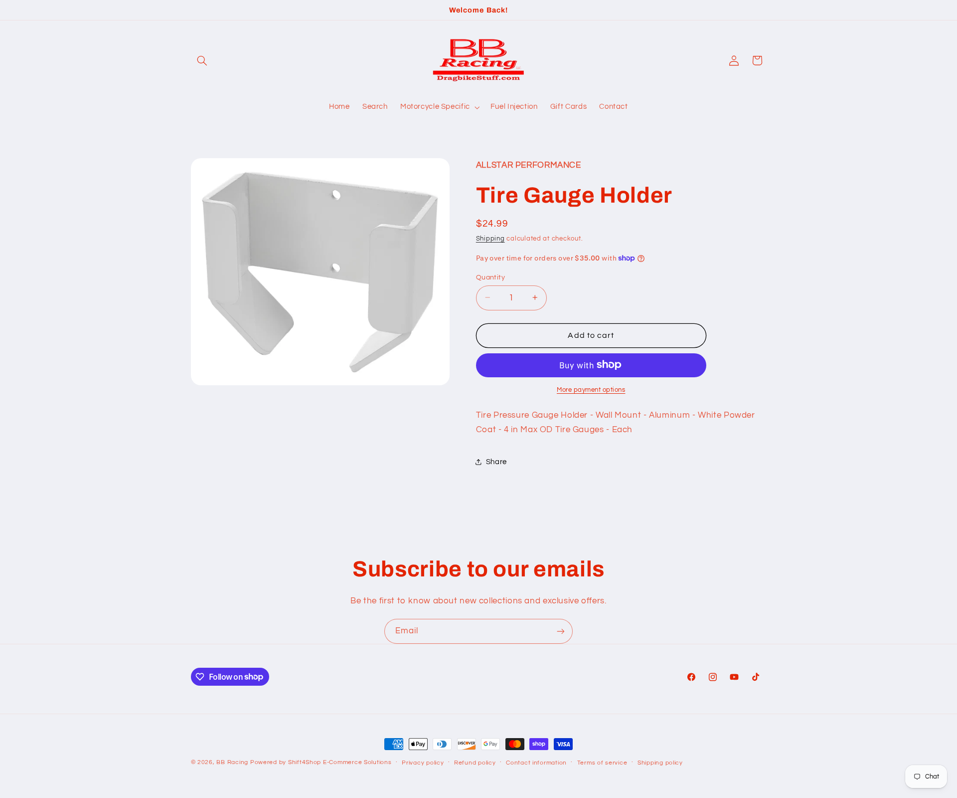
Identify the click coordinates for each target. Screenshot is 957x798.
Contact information (536, 763)
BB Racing (232, 762)
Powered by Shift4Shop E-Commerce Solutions (321, 762)
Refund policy (475, 763)
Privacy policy (423, 763)
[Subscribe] (560, 631)
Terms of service (602, 763)
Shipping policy (660, 763)
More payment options (591, 389)
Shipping (490, 239)
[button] (202, 60)
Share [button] (496, 461)
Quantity (490, 276)
